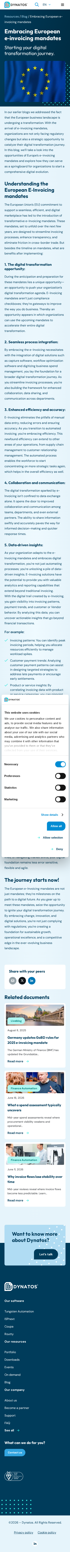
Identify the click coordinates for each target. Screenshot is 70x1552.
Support (9, 1415)
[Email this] (12, 980)
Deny (59, 849)
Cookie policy (47, 1532)
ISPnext (9, 1319)
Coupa (8, 1326)
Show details (49, 814)
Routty (9, 1334)
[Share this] (22, 980)
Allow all (56, 826)
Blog (24, 16)
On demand (12, 1375)
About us (10, 1400)
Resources (11, 16)
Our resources (15, 1342)
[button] (37, 4)
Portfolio (10, 1352)
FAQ (7, 1423)
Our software (14, 1301)
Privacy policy (23, 1532)
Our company (14, 1390)
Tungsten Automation (19, 1311)
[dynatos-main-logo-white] (21, 1286)
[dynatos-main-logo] (15, 5)
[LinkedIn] (35, 1543)
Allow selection (53, 837)
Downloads (12, 1360)
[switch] (60, 776)
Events (9, 1367)
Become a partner (16, 1408)
